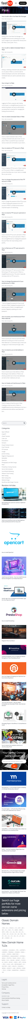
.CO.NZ (3, 934)
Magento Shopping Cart (8, 456)
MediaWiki (4, 458)
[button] (16, 3)
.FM (16, 932)
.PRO (4, 964)
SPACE (19, 958)
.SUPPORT (22, 950)
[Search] (24, 423)
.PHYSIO (23, 960)
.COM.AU (11, 928)
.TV (12, 930)
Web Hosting (5, 475)
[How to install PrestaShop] (14, 611)
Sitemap (4, 989)
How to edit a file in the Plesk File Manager (14, 16)
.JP (20, 936)
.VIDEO (15, 962)
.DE (7, 934)
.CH (11, 936)
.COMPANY (4, 950)
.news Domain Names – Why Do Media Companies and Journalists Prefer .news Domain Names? (13, 704)
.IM (18, 934)
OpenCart (4, 460)
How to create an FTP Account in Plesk (13, 148)
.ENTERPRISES (5, 956)
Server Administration (7, 469)
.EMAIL (22, 952)
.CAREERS (4, 952)
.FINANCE (22, 970)
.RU (15, 934)
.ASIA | (9, 930)
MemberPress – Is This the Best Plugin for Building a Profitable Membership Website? (14, 788)
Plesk (3, 19)
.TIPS (17, 950)
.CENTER (9, 954)
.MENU (3, 958)
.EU (6, 930)
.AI (2, 962)
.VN (14, 936)
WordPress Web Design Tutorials (10, 482)
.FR (2, 936)
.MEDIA (3, 968)
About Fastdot (5, 1000)
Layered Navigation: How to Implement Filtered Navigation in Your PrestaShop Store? (13, 657)
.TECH (4, 970)
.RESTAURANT (18, 964)
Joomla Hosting (5, 454)
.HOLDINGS (12, 950)
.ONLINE (12, 960)
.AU (7, 928)
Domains (4, 443)
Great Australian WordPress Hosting (11, 998)
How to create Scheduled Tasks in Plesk (13, 117)
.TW (24, 934)
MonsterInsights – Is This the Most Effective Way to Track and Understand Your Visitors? (13, 809)
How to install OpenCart (7, 552)
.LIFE (12, 964)
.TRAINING (10, 952)
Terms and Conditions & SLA (9, 983)
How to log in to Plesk (8, 83)
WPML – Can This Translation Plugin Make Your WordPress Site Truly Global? (13, 850)
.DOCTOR (4, 966)
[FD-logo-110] (7, 3)
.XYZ (3, 972)
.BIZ (22, 928)
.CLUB (8, 964)
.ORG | (8, 932)
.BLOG (6, 962)
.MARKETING (15, 970)
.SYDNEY (7, 938)
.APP (20, 962)
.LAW (14, 968)
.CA (8, 936)
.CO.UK (11, 934)
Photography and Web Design (9, 462)
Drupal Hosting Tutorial (7, 445)
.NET (19, 928)
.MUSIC (11, 962)
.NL (14, 932)
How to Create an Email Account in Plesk (13, 383)
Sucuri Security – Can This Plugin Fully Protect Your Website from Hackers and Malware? (14, 892)
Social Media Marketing (8, 471)
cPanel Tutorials (6, 436)
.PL (17, 936)
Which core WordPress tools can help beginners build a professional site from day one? (13, 520)
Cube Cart (4, 438)
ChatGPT (4, 434)
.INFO (3, 932)
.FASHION (20, 966)
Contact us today (6, 1007)
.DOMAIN (17, 952)
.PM (21, 934)
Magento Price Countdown (8, 640)
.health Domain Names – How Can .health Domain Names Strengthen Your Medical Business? (14, 577)
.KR (22, 936)
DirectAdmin (5, 440)
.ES (22, 932)
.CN (5, 936)
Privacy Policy (5, 987)
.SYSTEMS (22, 956)
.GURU (3, 954)
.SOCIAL (24, 962)
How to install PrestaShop (8, 621)
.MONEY (18, 960)
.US (11, 932)
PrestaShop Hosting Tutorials (9, 467)
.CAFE (9, 966)
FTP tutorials (5, 449)
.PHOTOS (9, 958)
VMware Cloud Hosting (7, 473)
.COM (3, 928)
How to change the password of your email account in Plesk (12, 282)
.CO (16, 928)
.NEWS (23, 968)
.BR (3, 938)
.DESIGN (18, 968)
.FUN (7, 960)
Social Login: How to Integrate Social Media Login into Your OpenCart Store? (14, 599)
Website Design (6, 480)
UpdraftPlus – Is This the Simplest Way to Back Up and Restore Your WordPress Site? (14, 829)
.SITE (23, 958)
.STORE (9, 970)
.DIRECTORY (15, 954)
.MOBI (16, 930)
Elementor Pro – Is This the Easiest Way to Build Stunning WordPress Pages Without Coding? (13, 871)
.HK (19, 932)
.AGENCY (9, 968)
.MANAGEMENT (14, 956)
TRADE (14, 958)
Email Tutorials (5, 447)
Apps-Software (5, 432)
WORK (3, 960)
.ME (3, 930)
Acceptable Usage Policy (8, 985)
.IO (23, 964)
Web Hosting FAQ (8, 19)
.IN (11, 938)
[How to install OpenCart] (14, 538)
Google (3, 451)
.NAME (20, 930)
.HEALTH (14, 966)
